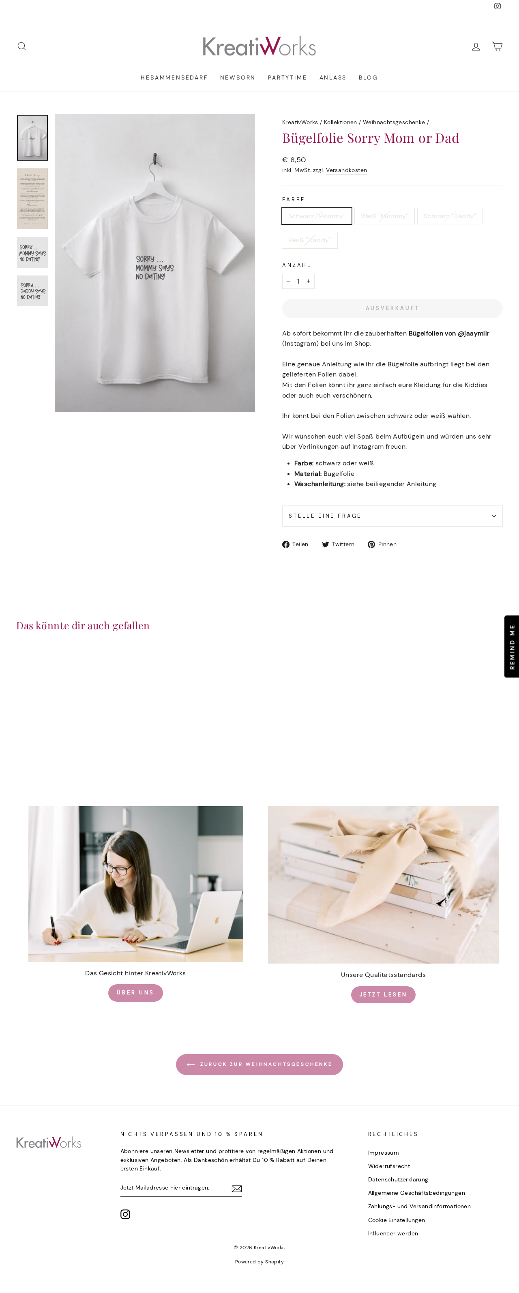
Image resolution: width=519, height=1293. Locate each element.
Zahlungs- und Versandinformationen (419, 1206)
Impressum (383, 1152)
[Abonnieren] (237, 1188)
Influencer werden (393, 1233)
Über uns (135, 992)
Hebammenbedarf (174, 77)
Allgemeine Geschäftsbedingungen (416, 1193)
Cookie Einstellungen (396, 1220)
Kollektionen (340, 122)
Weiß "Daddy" (309, 240)
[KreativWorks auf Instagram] (125, 1214)
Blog (368, 77)
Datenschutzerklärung (398, 1179)
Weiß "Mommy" (384, 216)
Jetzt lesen (383, 994)
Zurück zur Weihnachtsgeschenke (265, 1064)
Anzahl (297, 265)
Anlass (333, 77)
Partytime (287, 77)
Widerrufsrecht (389, 1166)
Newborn (238, 77)
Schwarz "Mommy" (316, 216)
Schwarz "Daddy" (450, 216)
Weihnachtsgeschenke (394, 122)
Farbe (293, 199)
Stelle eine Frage (325, 515)
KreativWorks (300, 122)
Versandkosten (346, 170)
